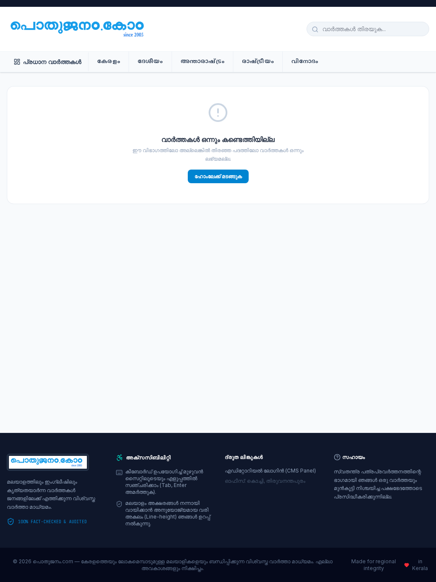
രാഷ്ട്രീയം (258, 61)
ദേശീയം (150, 61)
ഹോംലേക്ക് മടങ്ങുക (218, 176)
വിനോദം (304, 61)
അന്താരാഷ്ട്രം (202, 61)
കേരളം (108, 61)
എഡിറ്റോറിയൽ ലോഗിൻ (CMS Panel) (270, 470)
